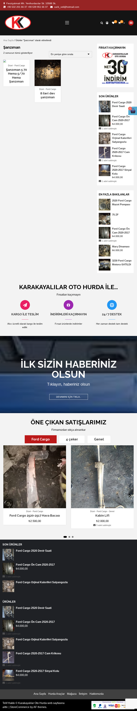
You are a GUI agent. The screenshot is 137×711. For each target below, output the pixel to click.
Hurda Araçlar (56, 693)
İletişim (83, 693)
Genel (111, 511)
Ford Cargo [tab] (41, 439)
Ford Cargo (20, 65)
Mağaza (72, 693)
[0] (113, 22)
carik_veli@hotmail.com (66, 7)
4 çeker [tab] (72, 439)
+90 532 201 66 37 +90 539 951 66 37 (27, 7)
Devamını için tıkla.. (68, 397)
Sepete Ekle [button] (36, 506)
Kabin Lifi (102, 515)
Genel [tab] (99, 439)
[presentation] (7, 495)
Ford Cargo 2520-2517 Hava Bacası (35, 515)
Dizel (10, 65)
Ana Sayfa (8, 40)
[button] (65, 537)
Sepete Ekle (15, 61)
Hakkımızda (97, 693)
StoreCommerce (19, 707)
